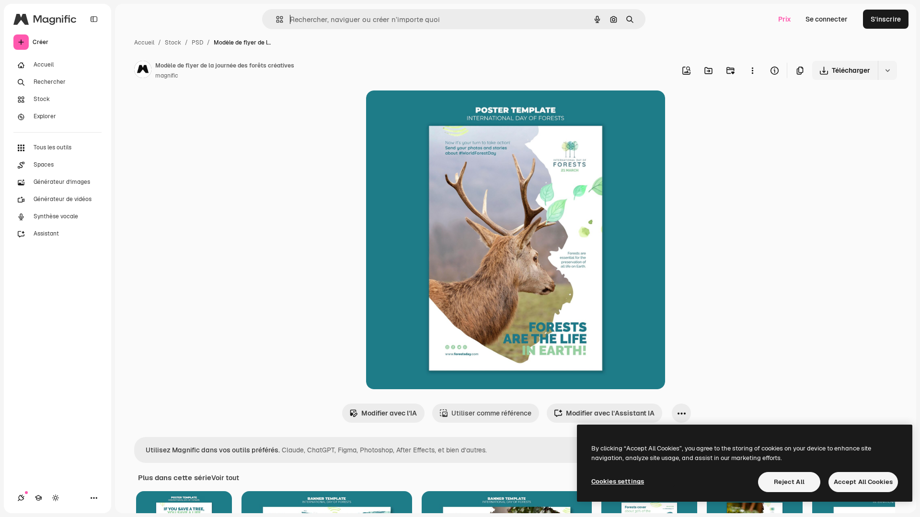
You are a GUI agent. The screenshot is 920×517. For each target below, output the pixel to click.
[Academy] (38, 498)
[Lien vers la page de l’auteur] (142, 71)
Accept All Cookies (863, 482)
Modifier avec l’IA (389, 413)
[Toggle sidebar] (94, 19)
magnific (166, 75)
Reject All (789, 482)
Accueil (144, 42)
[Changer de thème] (55, 498)
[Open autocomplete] (276, 19)
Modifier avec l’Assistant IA (610, 413)
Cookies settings (617, 481)
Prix (784, 19)
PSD (197, 42)
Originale (429, 108)
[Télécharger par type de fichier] (887, 70)
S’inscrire (886, 19)
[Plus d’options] (752, 70)
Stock (173, 42)
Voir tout (225, 477)
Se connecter (826, 19)
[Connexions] (21, 498)
